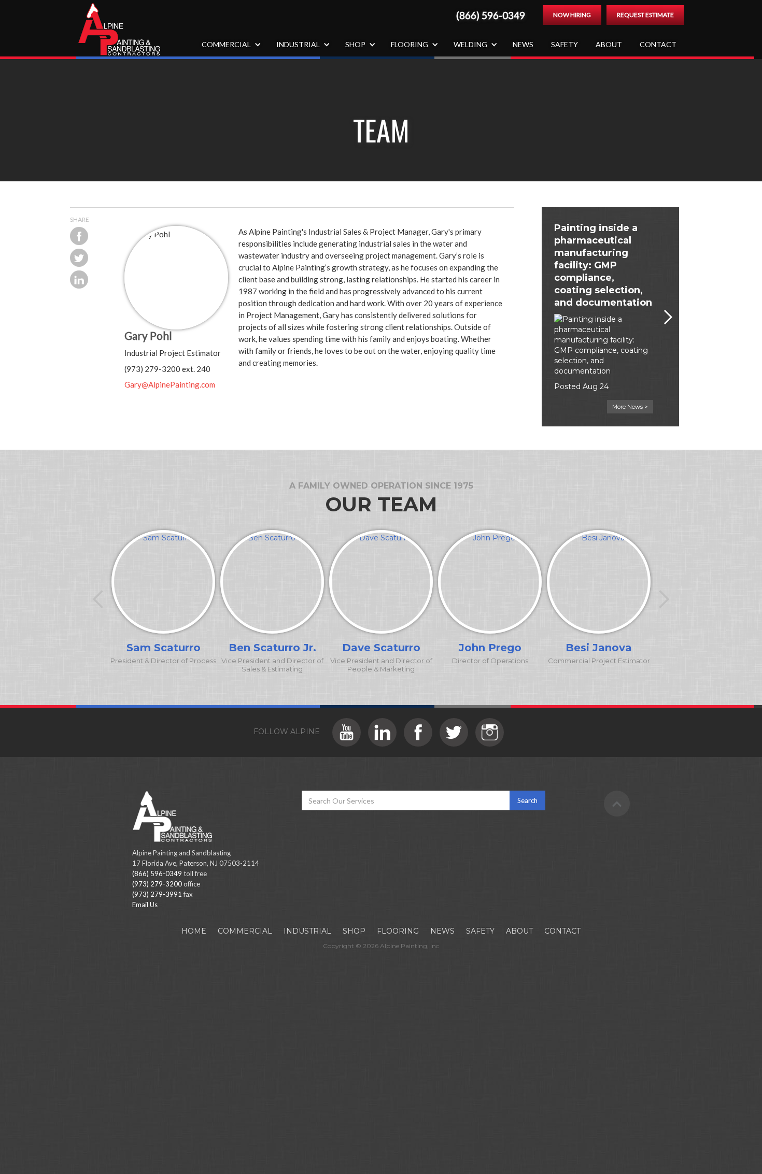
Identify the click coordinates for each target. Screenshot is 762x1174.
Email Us (145, 904)
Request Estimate (645, 15)
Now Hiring (572, 15)
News (523, 44)
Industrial (307, 931)
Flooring (398, 931)
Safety (564, 44)
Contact (658, 44)
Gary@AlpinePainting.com (169, 384)
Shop (354, 931)
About (609, 44)
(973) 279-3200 (157, 884)
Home (193, 931)
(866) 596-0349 (490, 15)
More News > (630, 406)
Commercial (245, 931)
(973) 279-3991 (157, 894)
